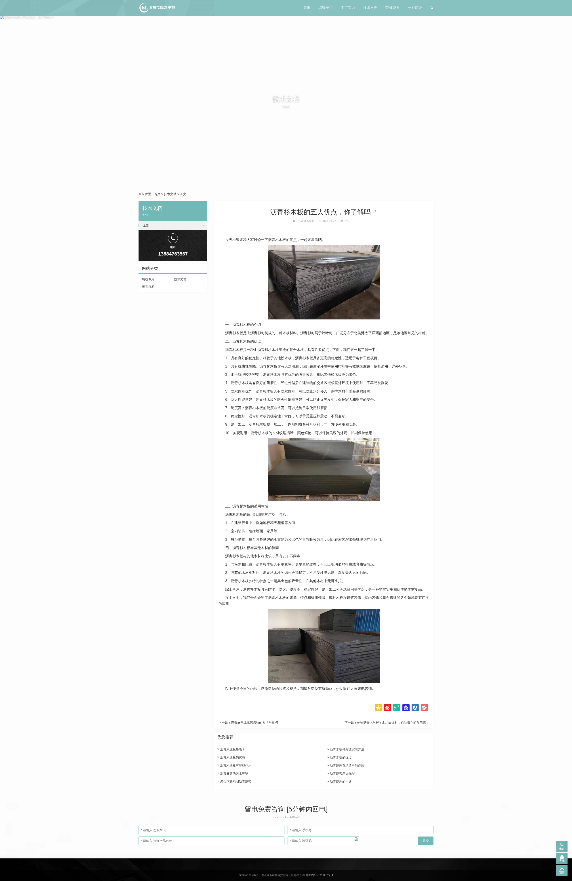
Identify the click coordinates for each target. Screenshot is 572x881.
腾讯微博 (396, 707)
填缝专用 (325, 8)
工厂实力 (348, 8)
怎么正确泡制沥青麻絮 (235, 781)
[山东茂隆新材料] (157, 7)
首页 (306, 8)
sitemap (243, 875)
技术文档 (370, 8)
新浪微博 (387, 707)
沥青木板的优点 (340, 757)
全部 (146, 225)
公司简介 (415, 8)
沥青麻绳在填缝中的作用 (346, 765)
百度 (406, 707)
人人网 (415, 707)
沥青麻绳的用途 (340, 781)
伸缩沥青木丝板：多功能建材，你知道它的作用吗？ (393, 723)
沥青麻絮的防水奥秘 (233, 773)
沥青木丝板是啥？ (232, 749)
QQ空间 (378, 707)
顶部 (562, 872)
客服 (562, 860)
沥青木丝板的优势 (232, 757)
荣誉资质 (392, 8)
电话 (562, 848)
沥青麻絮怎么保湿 (342, 773)
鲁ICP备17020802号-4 (319, 875)
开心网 (424, 707)
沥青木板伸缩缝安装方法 (346, 749)
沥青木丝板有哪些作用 (235, 765)
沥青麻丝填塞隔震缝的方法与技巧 (254, 723)
